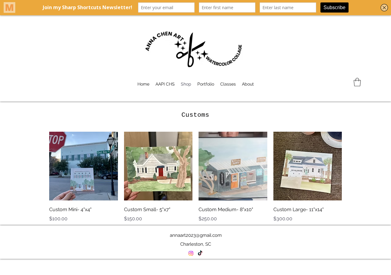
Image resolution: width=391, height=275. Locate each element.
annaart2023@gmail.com (196, 235)
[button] (357, 82)
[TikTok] (200, 253)
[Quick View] (83, 166)
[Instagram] (191, 253)
